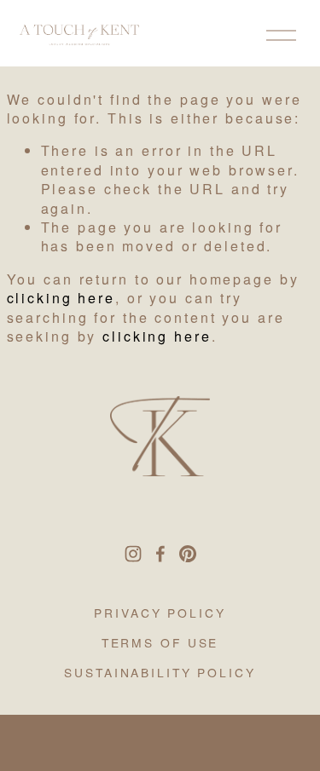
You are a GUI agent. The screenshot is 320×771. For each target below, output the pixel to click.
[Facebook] (160, 553)
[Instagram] (133, 553)
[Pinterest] (187, 553)
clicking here (61, 298)
